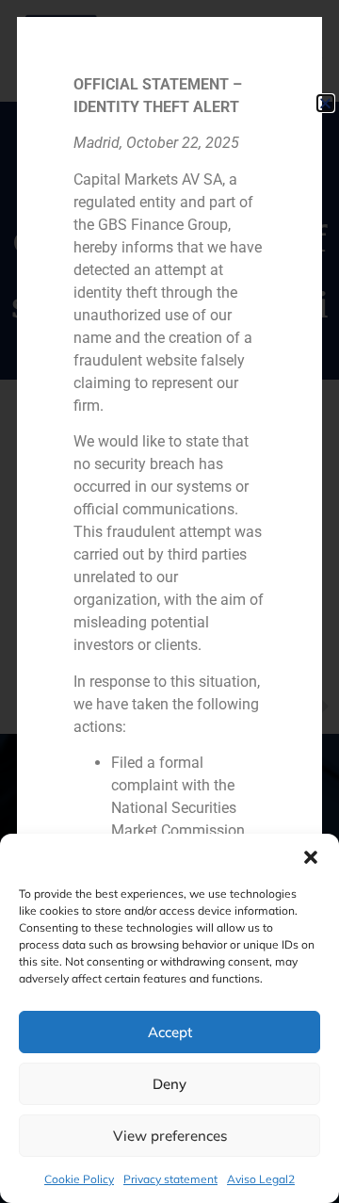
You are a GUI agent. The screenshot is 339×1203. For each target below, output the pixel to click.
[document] (169, 601)
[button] (310, 857)
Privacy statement (170, 1179)
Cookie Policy (79, 1179)
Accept (170, 1032)
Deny (169, 1084)
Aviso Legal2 (261, 1179)
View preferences (170, 1136)
